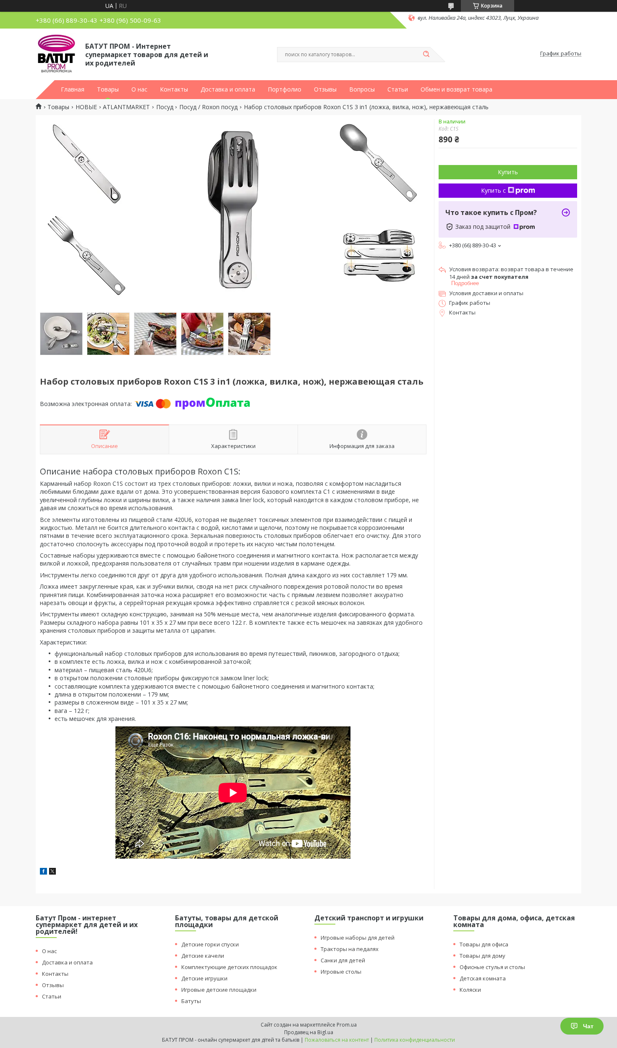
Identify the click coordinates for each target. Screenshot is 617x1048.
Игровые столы (341, 971)
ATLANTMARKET (126, 107)
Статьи (397, 89)
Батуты (191, 1001)
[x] (52, 872)
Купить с (493, 190)
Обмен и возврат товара (456, 89)
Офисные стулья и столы (492, 967)
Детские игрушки (204, 978)
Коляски (470, 989)
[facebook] (43, 872)
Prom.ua (347, 1024)
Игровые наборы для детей (358, 937)
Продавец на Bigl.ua (308, 1032)
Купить (508, 172)
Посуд (164, 107)
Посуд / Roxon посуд (208, 107)
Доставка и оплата (228, 89)
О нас (139, 89)
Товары (108, 89)
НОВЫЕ (86, 107)
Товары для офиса (484, 944)
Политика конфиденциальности (414, 1039)
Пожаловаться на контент (337, 1039)
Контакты (174, 89)
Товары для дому (482, 955)
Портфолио (284, 89)
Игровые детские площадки (218, 989)
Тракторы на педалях (350, 949)
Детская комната (483, 978)
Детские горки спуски (210, 944)
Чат (588, 1026)
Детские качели (202, 955)
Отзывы (325, 89)
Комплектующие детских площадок (229, 967)
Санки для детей (343, 960)
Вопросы (362, 89)
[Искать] (426, 54)
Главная (72, 89)
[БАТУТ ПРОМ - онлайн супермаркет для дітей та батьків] (57, 54)
